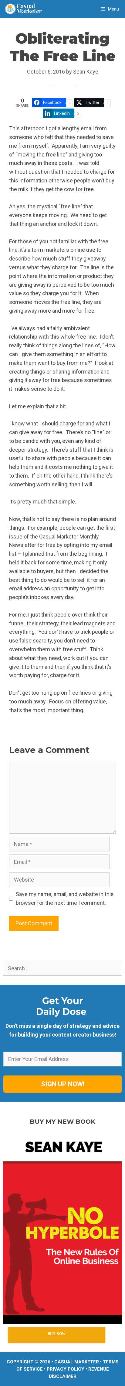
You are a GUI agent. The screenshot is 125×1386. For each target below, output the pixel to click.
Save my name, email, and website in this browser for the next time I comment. (65, 898)
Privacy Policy (65, 1369)
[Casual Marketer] (25, 9)
